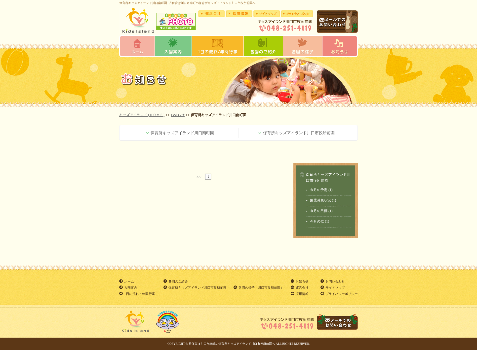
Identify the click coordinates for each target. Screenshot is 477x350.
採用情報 (302, 294)
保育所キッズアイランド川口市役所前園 (197, 287)
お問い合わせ (335, 281)
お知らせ (178, 115)
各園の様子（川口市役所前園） (261, 287)
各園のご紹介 (178, 281)
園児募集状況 (320, 200)
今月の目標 (318, 211)
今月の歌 (317, 221)
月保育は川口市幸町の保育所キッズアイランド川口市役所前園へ (232, 344)
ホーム (129, 281)
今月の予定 (318, 190)
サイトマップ (335, 287)
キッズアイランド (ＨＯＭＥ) (141, 115)
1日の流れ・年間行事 (139, 294)
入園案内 (130, 287)
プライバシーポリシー (341, 294)
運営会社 (302, 287)
